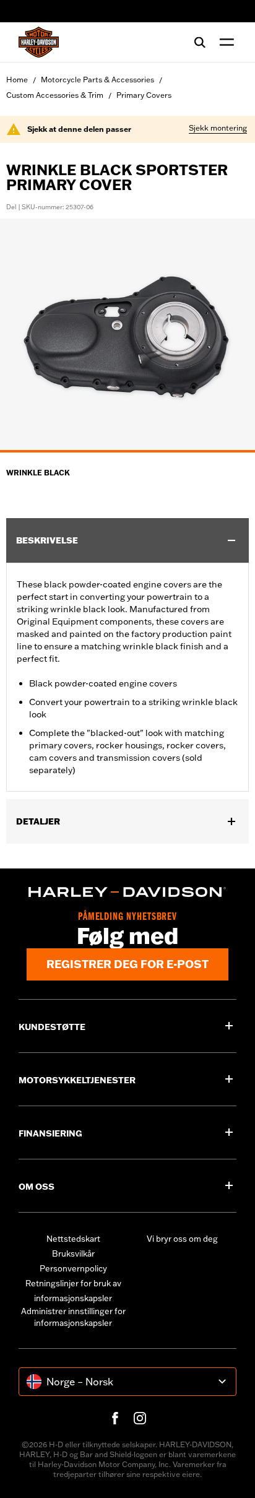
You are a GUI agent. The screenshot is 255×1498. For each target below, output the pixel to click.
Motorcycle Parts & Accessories (97, 79)
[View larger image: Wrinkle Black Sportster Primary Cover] (127, 334)
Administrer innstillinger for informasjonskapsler (73, 1317)
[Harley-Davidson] (127, 892)
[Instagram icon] (139, 1418)
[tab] (127, 451)
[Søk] (200, 42)
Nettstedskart (73, 1239)
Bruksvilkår (73, 1253)
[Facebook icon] (115, 1418)
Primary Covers (143, 95)
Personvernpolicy (73, 1268)
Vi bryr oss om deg (182, 1239)
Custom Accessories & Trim (54, 95)
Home (17, 79)
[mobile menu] (224, 42)
